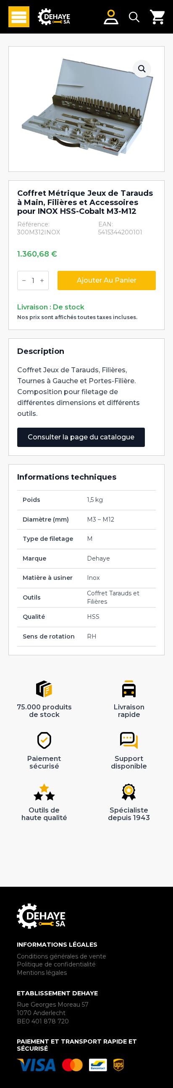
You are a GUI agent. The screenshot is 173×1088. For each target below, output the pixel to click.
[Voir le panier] (157, 17)
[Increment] (42, 280)
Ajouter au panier (106, 280)
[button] (142, 69)
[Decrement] (24, 280)
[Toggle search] (134, 17)
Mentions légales (42, 972)
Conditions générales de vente (61, 956)
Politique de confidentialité (56, 964)
